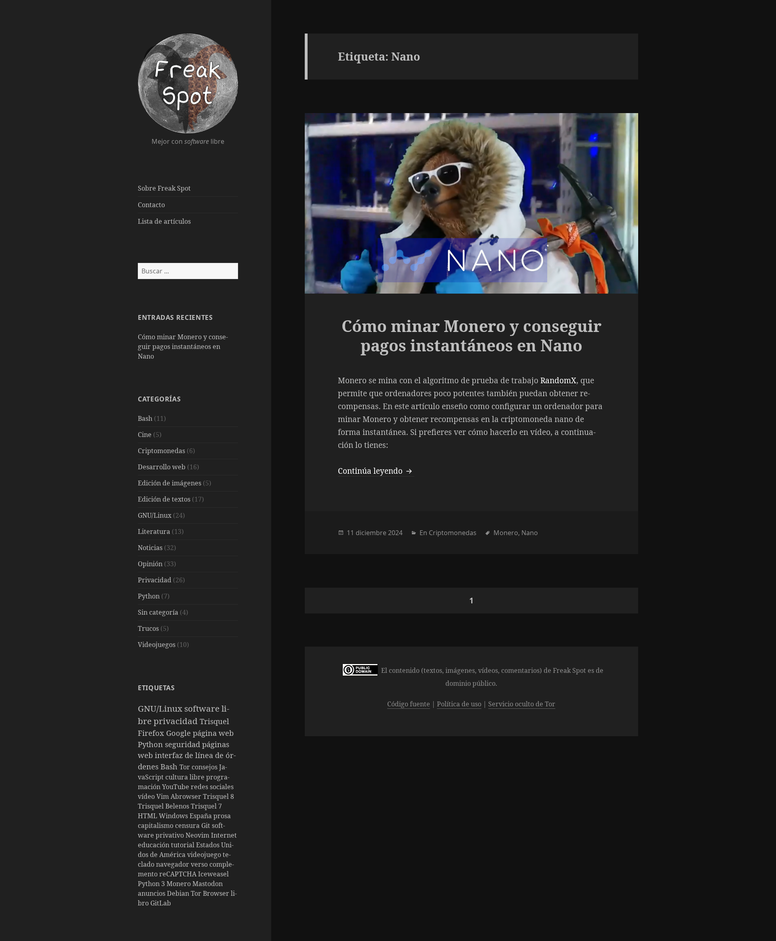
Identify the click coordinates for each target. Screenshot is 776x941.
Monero (179, 883)
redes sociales (212, 786)
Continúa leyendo (376, 471)
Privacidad (154, 580)
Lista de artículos (164, 221)
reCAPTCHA (178, 874)
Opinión (150, 563)
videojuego (205, 854)
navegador (173, 864)
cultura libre (185, 777)
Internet (224, 835)
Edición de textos (164, 499)
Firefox (152, 733)
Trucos (148, 628)
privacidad (177, 721)
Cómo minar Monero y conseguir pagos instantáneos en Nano (183, 346)
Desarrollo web (162, 466)
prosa (222, 815)
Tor (185, 766)
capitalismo (156, 825)
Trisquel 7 (206, 806)
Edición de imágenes (169, 483)
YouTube (176, 786)
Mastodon (207, 883)
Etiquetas (156, 687)
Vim (163, 796)
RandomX (558, 380)
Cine (145, 434)
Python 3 (152, 883)
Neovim (198, 835)
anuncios (152, 893)
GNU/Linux (154, 515)
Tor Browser (211, 893)
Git (206, 825)
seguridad (183, 744)
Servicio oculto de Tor (521, 703)
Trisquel (214, 721)
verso (200, 864)
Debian (179, 893)
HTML (148, 815)
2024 (395, 532)
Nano (529, 532)
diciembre (371, 532)
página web (213, 733)
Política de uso (459, 703)
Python (149, 596)
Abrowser (187, 796)
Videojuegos (156, 644)
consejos (205, 766)
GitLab (160, 903)
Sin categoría (158, 612)
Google (179, 733)
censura (188, 825)
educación (154, 844)
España (201, 815)
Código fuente (408, 703)
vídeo (147, 796)
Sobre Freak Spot (164, 188)
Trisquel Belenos (164, 806)
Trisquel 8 (218, 796)
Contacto (151, 204)
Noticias (150, 547)
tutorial (183, 844)
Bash (145, 418)
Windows (174, 815)
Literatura (154, 531)
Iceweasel (213, 874)
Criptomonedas (161, 450)
